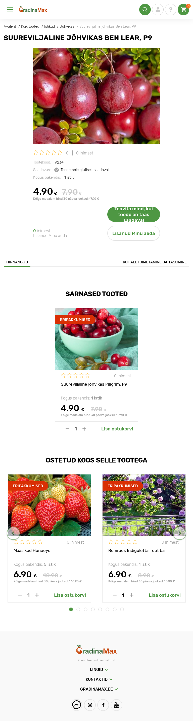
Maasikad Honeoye (32, 550)
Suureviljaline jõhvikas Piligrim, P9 (94, 384)
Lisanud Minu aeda (133, 233)
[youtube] (116, 705)
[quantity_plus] (84, 429)
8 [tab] (122, 609)
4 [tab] (93, 609)
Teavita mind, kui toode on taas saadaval (133, 214)
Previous (13, 533)
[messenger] (76, 705)
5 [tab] (100, 609)
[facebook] (103, 705)
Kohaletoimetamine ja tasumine (155, 262)
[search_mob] (145, 9)
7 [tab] (115, 609)
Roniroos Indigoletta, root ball (137, 550)
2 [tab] (78, 609)
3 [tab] (85, 609)
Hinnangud (17, 262)
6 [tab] (107, 609)
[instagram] (90, 705)
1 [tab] (71, 609)
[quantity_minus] (67, 429)
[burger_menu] (10, 9)
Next (179, 533)
